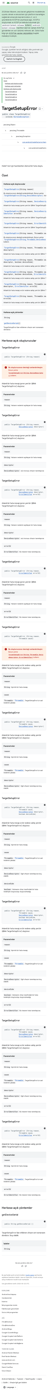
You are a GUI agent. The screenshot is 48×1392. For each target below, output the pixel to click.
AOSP (4, 68)
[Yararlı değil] (24, 72)
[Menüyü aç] (3, 2)
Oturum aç (41, 3)
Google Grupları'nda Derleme (12, 1340)
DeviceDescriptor (26, 427)
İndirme (4, 1302)
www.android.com (8, 1360)
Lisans (39, 1379)
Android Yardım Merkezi (10, 1353)
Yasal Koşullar (30, 1379)
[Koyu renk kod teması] (44, 354)
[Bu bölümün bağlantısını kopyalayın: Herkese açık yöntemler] (34, 1208)
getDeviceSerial (11, 323)
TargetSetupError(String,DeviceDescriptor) (23, 195)
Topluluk (20, 1379)
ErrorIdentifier (41, 274)
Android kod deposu (9, 1294)
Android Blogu (7, 1329)
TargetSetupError (11, 189)
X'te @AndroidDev (8, 1325)
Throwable (19, 700)
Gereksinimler (7, 1298)
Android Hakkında (8, 1379)
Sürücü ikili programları (10, 1312)
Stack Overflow (7, 1367)
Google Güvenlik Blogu (10, 1333)
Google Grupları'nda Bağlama (12, 1343)
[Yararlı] (21, 72)
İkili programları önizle (9, 1305)
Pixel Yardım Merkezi (9, 1356)
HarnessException (21, 117)
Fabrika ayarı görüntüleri (10, 1309)
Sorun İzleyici (6, 1371)
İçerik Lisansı (30, 1275)
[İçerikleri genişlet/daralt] (13, 78)
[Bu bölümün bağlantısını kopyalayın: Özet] (10, 175)
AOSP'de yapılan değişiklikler (21, 33)
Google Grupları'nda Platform (12, 1336)
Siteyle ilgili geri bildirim (18, 1382)
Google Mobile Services (10, 1364)
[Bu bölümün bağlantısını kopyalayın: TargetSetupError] (22, 347)
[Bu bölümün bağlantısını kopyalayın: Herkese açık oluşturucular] (38, 341)
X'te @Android (7, 1322)
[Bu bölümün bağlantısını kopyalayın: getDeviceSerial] (20, 1215)
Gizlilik (5, 1382)
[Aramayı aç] (29, 2)
